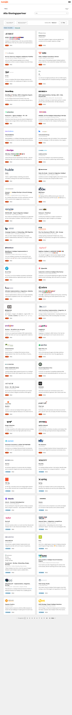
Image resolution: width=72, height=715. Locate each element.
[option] (9, 22)
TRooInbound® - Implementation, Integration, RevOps (17, 584)
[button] (67, 9)
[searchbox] (51, 13)
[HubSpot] (4, 2)
